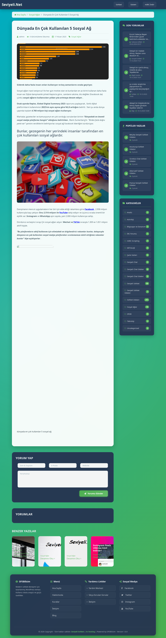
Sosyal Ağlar (34, 14)
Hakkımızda (57, 595)
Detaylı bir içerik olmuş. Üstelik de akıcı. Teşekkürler (139, 69)
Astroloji (130, 219)
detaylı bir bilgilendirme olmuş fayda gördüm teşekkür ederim (139, 105)
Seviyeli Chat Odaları (135, 269)
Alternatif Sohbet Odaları (136, 172)
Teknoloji (130, 321)
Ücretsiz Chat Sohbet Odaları (138, 160)
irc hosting (90, 631)
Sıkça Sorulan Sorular (98, 595)
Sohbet (119, 4)
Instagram (130, 601)
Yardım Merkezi (96, 588)
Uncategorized (133, 328)
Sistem (133, 4)
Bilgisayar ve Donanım (136, 227)
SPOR (129, 314)
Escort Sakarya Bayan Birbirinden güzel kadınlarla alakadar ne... (139, 36)
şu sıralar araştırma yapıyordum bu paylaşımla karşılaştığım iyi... (139, 87)
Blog (54, 615)
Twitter (128, 595)
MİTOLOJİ (131, 248)
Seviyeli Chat (132, 262)
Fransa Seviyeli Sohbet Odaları (139, 184)
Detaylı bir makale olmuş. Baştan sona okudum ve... (137, 53)
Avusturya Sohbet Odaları (137, 148)
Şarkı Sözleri (132, 255)
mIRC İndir (149, 4)
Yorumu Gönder (95, 493)
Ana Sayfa (21, 14)
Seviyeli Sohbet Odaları (132, 291)
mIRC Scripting (133, 241)
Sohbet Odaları (133, 300)
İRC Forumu (132, 234)
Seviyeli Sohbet (133, 283)
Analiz (16, 550)
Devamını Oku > (21, 556)
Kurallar (56, 601)
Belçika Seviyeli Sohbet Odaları (139, 136)
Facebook (89, 209)
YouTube (129, 608)
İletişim (55, 608)
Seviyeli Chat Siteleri (135, 276)
